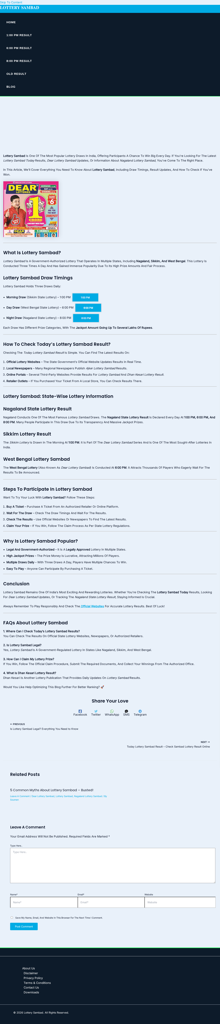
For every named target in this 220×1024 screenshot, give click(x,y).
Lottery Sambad (19, 7)
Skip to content (11, 2)
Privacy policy (33, 978)
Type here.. (16, 845)
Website (148, 894)
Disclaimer (31, 973)
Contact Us (31, 987)
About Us (28, 968)
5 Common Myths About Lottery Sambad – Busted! (51, 790)
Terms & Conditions (37, 983)
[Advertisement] (110, 120)
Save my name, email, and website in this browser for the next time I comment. (59, 917)
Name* (14, 894)
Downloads (31, 992)
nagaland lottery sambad (88, 796)
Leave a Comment (20, 796)
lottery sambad (64, 796)
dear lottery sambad (43, 796)
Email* (81, 894)
